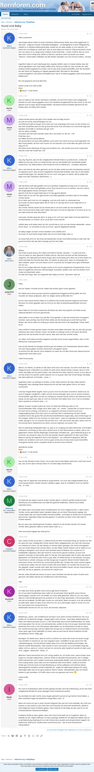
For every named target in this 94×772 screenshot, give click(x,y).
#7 (91, 280)
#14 (90, 613)
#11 (90, 496)
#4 (91, 156)
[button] (20, 14)
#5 (91, 182)
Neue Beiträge (6, 18)
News (26, 14)
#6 (91, 246)
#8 (91, 364)
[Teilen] (87, 33)
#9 (91, 457)
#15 (90, 685)
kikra (4, 29)
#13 (90, 587)
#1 (91, 34)
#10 (90, 477)
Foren (5, 14)
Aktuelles (14, 14)
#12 (90, 537)
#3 (91, 115)
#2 (91, 96)
